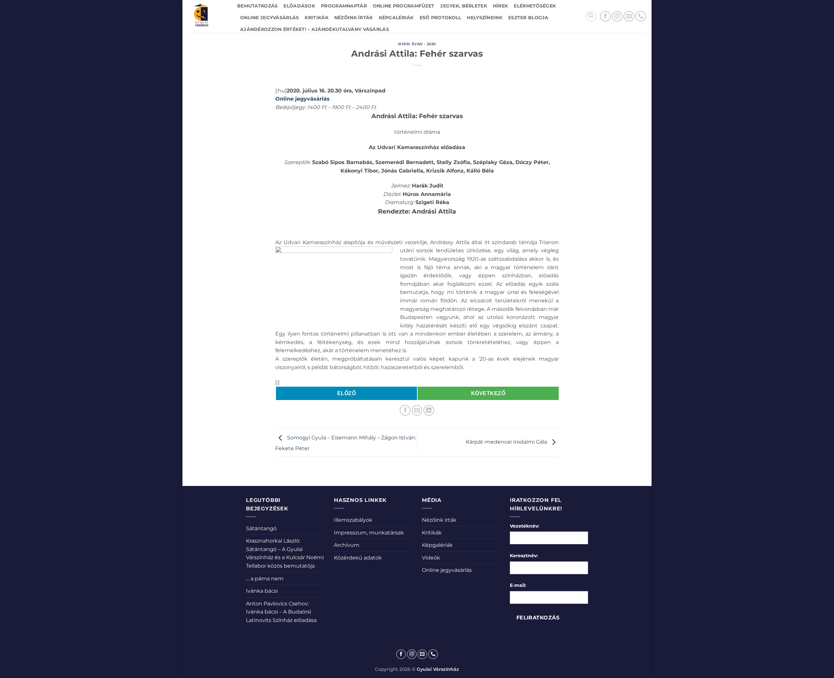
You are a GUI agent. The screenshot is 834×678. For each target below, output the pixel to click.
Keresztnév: (524, 556)
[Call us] (640, 16)
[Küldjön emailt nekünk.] (629, 16)
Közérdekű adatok (358, 558)
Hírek (500, 6)
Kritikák (316, 18)
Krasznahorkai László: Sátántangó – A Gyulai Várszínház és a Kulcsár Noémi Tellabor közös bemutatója (285, 553)
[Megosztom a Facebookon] (405, 410)
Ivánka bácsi (262, 591)
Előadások (299, 6)
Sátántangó (261, 528)
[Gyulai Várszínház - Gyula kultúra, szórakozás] (207, 16)
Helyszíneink (484, 18)
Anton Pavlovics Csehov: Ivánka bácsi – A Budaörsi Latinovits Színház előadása (281, 612)
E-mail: (518, 585)
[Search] (591, 16)
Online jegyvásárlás (269, 18)
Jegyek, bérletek (463, 6)
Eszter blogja (528, 18)
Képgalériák (396, 18)
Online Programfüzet (403, 6)
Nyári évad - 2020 (417, 44)
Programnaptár (344, 6)
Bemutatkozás (257, 6)
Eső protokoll (440, 18)
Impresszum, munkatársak (369, 533)
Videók (431, 558)
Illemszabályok (353, 520)
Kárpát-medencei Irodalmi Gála (507, 442)
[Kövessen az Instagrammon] (617, 16)
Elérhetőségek (535, 6)
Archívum (346, 545)
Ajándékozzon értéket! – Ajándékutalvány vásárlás (314, 29)
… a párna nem (264, 578)
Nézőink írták (353, 18)
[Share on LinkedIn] (429, 410)
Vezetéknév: (524, 526)
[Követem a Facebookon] (605, 16)
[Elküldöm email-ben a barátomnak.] (417, 410)
